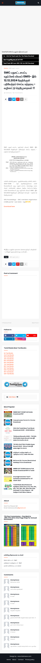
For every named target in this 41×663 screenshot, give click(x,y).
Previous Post (7, 323)
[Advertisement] (20, 29)
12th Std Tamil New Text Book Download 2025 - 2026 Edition (24, 429)
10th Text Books (9, 370)
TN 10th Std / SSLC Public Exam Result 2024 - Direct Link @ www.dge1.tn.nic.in (24, 446)
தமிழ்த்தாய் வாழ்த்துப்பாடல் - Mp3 (13, 563)
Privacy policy (29, 660)
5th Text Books (9, 361)
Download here (9, 206)
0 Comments (18, 93)
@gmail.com (22, 508)
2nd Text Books (9, 355)
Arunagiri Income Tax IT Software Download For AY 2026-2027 (23, 478)
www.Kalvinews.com (24, 656)
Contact (21, 660)
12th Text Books (9, 374)
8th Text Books (9, 366)
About (14, 660)
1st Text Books (8, 353)
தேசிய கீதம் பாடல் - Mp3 (10, 560)
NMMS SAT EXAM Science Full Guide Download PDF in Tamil (23, 469)
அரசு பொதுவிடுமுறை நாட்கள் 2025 (13, 59)
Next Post (35, 323)
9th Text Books (9, 368)
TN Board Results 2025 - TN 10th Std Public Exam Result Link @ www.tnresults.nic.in (24, 438)
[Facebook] (10, 99)
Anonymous (14, 580)
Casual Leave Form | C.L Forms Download (24, 421)
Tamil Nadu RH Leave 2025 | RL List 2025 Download (18, 63)
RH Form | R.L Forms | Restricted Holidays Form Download (24, 461)
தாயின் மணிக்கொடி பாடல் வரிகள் (12, 566)
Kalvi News (12, 397)
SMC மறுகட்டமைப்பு (14, 68)
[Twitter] (14, 99)
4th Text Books (9, 359)
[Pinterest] (18, 99)
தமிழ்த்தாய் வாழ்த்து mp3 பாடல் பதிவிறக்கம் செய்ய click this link (23, 453)
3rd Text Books (9, 357)
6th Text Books (9, 362)
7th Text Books (9, 364)
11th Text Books (9, 372)
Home (6, 68)
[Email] (21, 99)
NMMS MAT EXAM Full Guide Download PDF (23, 413)
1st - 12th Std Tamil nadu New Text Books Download (18, 56)
